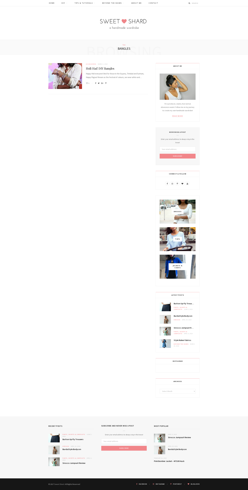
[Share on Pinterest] (105, 83)
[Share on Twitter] (98, 83)
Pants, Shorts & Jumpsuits (74, 434)
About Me (136, 3)
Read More (177, 116)
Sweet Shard (59, 484)
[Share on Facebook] (95, 83)
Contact (153, 3)
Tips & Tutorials (84, 3)
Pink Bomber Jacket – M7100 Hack (169, 461)
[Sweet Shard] (124, 23)
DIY (63, 3)
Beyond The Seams (112, 3)
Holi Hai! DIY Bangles (100, 68)
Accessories (91, 64)
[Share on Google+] (102, 83)
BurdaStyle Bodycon (183, 316)
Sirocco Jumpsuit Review (185, 327)
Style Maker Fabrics (182, 340)
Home (52, 3)
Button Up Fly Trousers (184, 303)
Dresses (177, 320)
